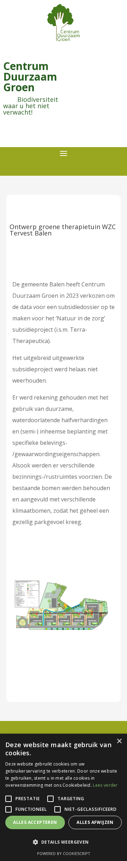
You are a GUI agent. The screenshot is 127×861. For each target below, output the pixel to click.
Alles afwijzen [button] (95, 822)
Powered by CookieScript (63, 853)
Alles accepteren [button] (35, 822)
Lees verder (105, 785)
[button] (63, 842)
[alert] (63, 797)
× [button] (119, 741)
